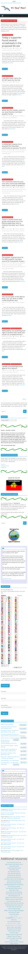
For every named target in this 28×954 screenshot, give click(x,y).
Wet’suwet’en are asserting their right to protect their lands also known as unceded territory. (14, 333)
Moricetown (4, 266)
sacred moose (21, 230)
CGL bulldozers (10, 50)
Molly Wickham (14, 117)
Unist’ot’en (20, 191)
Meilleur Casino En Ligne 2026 (14, 934)
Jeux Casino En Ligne (14, 912)
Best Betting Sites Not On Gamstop (14, 884)
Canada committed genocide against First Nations (12, 367)
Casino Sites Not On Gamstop (14, 892)
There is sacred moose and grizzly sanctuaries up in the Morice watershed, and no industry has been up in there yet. (13, 223)
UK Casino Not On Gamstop (14, 883)
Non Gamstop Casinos (14, 871)
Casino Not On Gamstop (14, 873)
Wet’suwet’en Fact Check (7, 35)
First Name (3, 691)
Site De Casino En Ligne (14, 931)
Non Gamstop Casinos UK (14, 862)
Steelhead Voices (5, 466)
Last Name (3, 698)
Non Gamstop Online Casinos (14, 888)
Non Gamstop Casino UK (14, 901)
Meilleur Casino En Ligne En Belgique (14, 910)
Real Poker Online (14, 890)
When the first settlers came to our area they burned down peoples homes (13, 112)
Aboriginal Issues (6, 328)
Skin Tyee (16, 266)
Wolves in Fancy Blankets (7, 724)
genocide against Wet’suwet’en (12, 372)
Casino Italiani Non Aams (14, 868)
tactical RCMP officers (6, 153)
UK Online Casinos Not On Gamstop (14, 879)
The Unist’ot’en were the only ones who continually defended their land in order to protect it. (13, 184)
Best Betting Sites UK (14, 896)
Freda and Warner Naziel (14, 189)
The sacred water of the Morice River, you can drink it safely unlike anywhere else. (13, 299)
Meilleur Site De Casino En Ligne (14, 897)
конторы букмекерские (14, 921)
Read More (10, 62)
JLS (11, 48)
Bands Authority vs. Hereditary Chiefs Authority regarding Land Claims (9, 742)
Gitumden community (6, 151)
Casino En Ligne (14, 932)
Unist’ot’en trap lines (6, 193)
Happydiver (3, 467)
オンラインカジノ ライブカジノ (14, 925)
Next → (25, 399)
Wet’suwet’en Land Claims (11, 338)
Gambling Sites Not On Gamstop (14, 905)
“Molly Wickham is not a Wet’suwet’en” (10, 760)
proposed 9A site (17, 50)
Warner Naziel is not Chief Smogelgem (10, 738)
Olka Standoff (21, 151)
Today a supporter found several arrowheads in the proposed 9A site (11, 41)
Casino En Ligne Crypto (14, 908)
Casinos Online (14, 943)
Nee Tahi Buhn (10, 266)
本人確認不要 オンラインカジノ (14, 918)
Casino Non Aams (14, 866)
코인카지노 (14, 920)
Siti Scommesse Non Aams (14, 929)
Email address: (4, 705)
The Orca (3, 464)
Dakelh (15, 264)
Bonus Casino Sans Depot (14, 927)
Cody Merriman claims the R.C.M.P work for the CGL (11, 79)
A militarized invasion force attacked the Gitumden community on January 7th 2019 (14, 146)
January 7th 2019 (14, 151)
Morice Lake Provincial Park (12, 191)
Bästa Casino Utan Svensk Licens (14, 864)
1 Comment (16, 336)
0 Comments (17, 48)
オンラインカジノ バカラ (14, 923)
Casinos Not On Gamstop (14, 881)
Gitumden (24, 149)
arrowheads (4, 50)
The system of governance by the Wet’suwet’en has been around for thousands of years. (13, 259)
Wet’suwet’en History (10, 268)
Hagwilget (20, 264)
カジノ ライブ (14, 916)
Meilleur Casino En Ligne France (14, 899)
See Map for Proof (6, 578)
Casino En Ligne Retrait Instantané (14, 942)
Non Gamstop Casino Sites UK (14, 894)
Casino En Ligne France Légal (14, 938)
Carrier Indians (11, 264)
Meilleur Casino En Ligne (14, 936)
